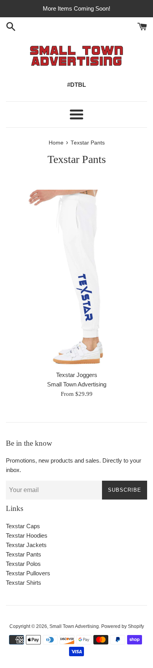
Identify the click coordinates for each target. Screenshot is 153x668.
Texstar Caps (23, 526)
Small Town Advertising (74, 626)
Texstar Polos (23, 563)
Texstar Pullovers (28, 573)
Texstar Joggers (76, 375)
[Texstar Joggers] (76, 278)
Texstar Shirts (23, 582)
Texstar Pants (23, 554)
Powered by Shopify (122, 626)
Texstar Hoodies (26, 535)
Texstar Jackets (26, 545)
